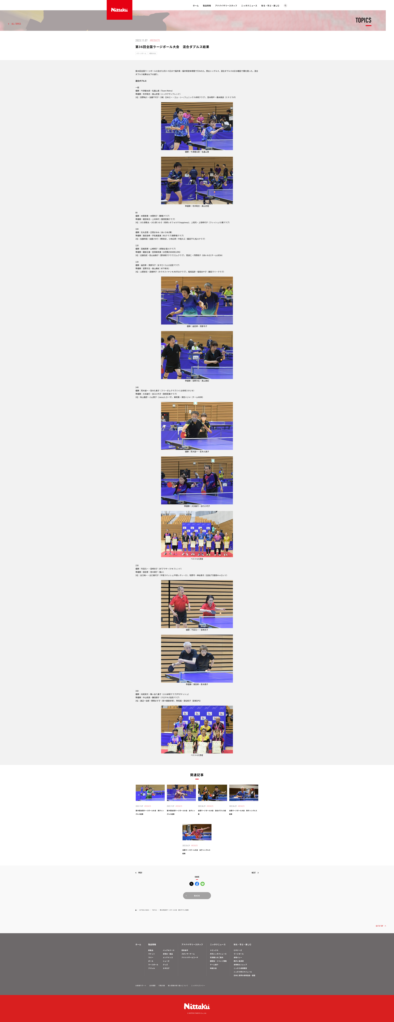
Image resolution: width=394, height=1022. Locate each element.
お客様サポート (140, 985)
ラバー (150, 957)
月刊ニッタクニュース (218, 954)
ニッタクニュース (249, 5)
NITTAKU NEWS (144, 910)
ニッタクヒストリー (198, 985)
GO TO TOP (379, 926)
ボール (150, 961)
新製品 (150, 950)
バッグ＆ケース (168, 950)
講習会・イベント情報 (218, 961)
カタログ (166, 968)
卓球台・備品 (168, 954)
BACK (197, 895)
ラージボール (153, 964)
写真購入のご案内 (216, 957)
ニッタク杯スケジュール (243, 972)
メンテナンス (168, 957)
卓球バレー (238, 957)
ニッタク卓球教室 (240, 968)
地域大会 (213, 968)
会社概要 (152, 985)
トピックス (214, 950)
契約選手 (185, 950)
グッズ (165, 964)
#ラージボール (141, 53)
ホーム (196, 5)
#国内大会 (152, 53)
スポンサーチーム (188, 954)
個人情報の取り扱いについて (178, 985)
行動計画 (162, 985)
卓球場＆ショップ (240, 964)
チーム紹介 (214, 964)
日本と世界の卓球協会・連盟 (244, 975)
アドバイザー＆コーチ (190, 957)
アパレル (151, 968)
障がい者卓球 (239, 961)
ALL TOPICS (16, 23)
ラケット (151, 954)
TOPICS (154, 910)
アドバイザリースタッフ (226, 5)
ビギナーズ (238, 950)
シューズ (166, 961)
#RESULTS (155, 40)
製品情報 (207, 5)
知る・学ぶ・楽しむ (270, 5)
